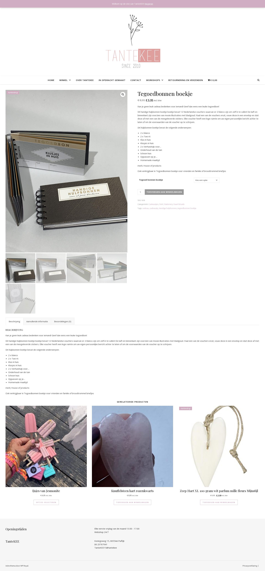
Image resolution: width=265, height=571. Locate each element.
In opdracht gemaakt (112, 80)
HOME (51, 80)
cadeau (145, 208)
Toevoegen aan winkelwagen (164, 192)
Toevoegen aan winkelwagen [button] (132, 502)
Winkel (63, 80)
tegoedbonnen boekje (186, 208)
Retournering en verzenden (185, 80)
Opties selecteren (46, 502)
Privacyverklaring (250, 566)
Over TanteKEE (85, 80)
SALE (161, 204)
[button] (122, 94)
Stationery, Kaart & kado (174, 204)
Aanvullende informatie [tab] (37, 321)
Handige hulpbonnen (168, 208)
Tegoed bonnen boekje (151, 179)
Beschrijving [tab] (14, 321)
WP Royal (24, 566)
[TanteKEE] (132, 41)
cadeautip (154, 208)
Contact (135, 80)
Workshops (153, 80)
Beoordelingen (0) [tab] (62, 321)
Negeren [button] (149, 3)
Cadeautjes (153, 204)
